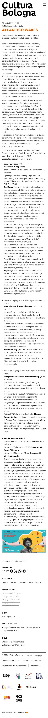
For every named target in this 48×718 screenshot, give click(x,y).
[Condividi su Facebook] (11, 571)
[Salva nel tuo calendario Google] (7, 571)
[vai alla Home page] (24, 9)
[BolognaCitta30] (19, 699)
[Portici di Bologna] (7, 699)
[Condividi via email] (3, 571)
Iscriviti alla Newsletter (32, 660)
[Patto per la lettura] (39, 676)
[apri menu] (44, 4)
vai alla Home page (34, 655)
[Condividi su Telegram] (24, 571)
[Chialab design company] (15, 710)
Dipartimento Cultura (10, 660)
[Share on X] (15, 571)
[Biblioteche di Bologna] (28, 676)
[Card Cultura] (31, 687)
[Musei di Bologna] (18, 676)
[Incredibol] (19, 687)
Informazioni (36, 665)
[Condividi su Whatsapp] (20, 571)
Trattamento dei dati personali (14, 665)
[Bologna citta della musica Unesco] (7, 687)
